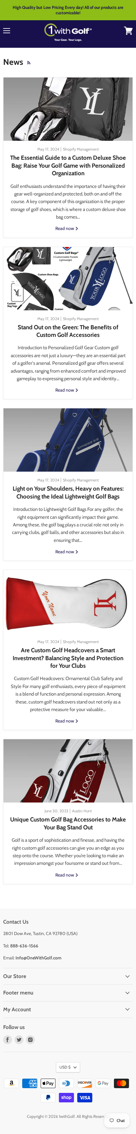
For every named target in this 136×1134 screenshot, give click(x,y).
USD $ (65, 1067)
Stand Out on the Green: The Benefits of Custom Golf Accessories (68, 331)
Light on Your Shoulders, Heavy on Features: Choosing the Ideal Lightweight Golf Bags (68, 492)
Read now (65, 228)
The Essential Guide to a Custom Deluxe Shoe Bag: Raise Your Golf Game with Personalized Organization (68, 165)
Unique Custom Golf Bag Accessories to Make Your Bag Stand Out (68, 823)
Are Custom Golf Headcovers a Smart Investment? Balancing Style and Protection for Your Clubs (68, 658)
